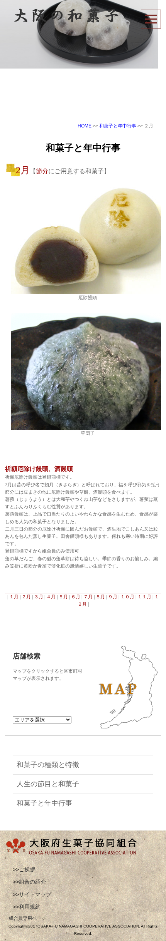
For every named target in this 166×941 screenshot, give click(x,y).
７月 (88, 596)
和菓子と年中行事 (117, 126)
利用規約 (30, 907)
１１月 (144, 596)
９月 (113, 596)
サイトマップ (35, 894)
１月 (14, 596)
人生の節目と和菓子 (48, 784)
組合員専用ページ (27, 918)
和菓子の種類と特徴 (48, 765)
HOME (84, 126)
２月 (27, 596)
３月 (38, 596)
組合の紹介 (32, 882)
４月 (51, 596)
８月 (101, 596)
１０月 (128, 596)
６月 (76, 596)
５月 (64, 596)
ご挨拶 (27, 869)
